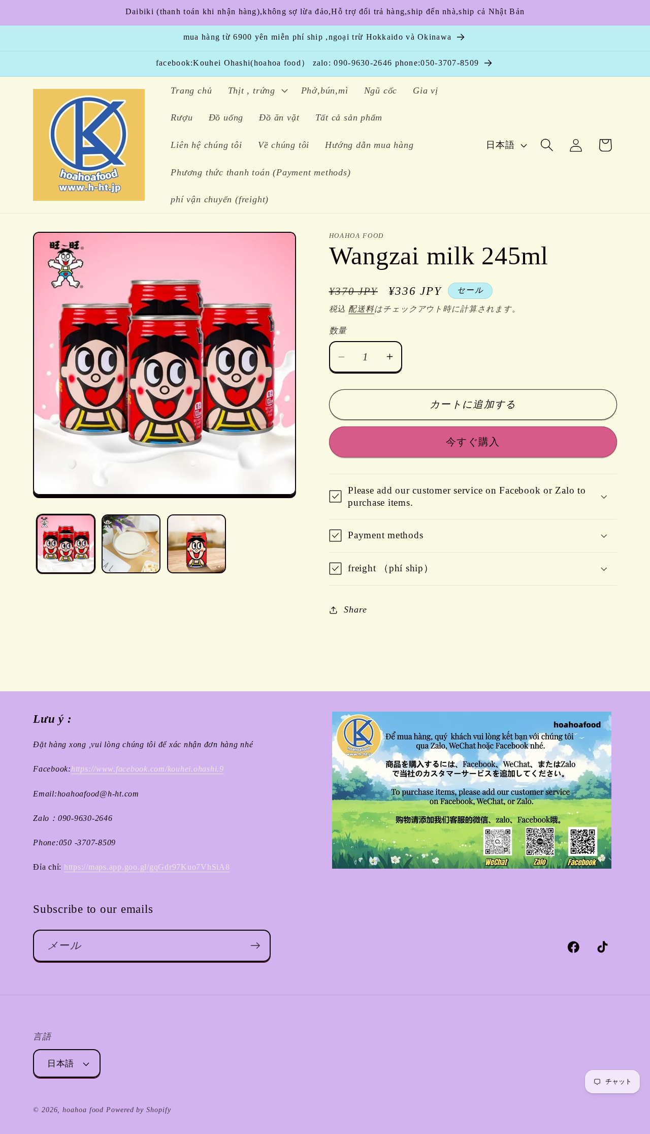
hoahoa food (83, 1110)
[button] (256, 90)
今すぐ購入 (473, 442)
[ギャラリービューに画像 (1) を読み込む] (66, 543)
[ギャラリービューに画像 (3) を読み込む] (196, 543)
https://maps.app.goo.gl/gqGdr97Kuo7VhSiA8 (147, 867)
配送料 (361, 308)
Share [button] (355, 609)
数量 (338, 330)
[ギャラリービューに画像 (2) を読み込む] (131, 543)
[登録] (255, 946)
